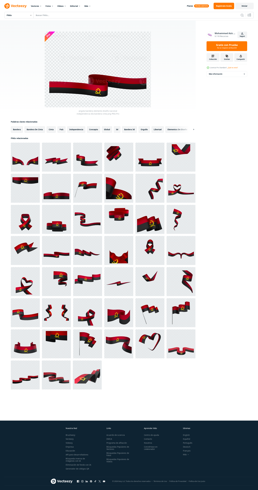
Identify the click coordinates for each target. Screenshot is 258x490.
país (61, 129)
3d (117, 129)
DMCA (109, 439)
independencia (76, 129)
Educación (70, 450)
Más (86, 6)
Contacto (148, 439)
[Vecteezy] (15, 6)
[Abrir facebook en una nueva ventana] (78, 481)
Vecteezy (70, 439)
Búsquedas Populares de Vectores (117, 447)
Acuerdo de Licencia (115, 435)
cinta (51, 129)
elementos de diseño (177, 129)
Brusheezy (70, 435)
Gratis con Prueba (227, 46)
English (186, 435)
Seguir (242, 36)
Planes (190, 6)
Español (186, 439)
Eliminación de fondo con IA (78, 464)
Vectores (35, 6)
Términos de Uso (160, 481)
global (107, 129)
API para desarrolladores (77, 454)
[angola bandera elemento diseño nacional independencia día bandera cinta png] (25, 157)
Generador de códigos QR (77, 468)
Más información (215, 74)
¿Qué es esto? (233, 67)
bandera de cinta (35, 129)
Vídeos (60, 6)
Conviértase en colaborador (151, 447)
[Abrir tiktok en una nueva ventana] (95, 481)
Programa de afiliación (116, 443)
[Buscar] (242, 15)
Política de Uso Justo (197, 481)
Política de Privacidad (177, 481)
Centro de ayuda (151, 435)
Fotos (48, 6)
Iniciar (244, 6)
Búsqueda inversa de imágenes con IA (75, 459)
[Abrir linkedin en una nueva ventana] (87, 481)
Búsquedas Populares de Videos (117, 460)
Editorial (74, 6)
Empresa (70, 446)
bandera (17, 129)
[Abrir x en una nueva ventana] (100, 481)
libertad (158, 129)
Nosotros (148, 443)
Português (187, 443)
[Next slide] (191, 129)
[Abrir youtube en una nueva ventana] (104, 481)
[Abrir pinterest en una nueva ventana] (91, 481)
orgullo (144, 129)
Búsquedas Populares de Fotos (117, 454)
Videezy (69, 443)
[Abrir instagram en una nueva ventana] (82, 481)
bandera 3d (129, 129)
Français (187, 450)
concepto (93, 129)
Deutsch (186, 446)
